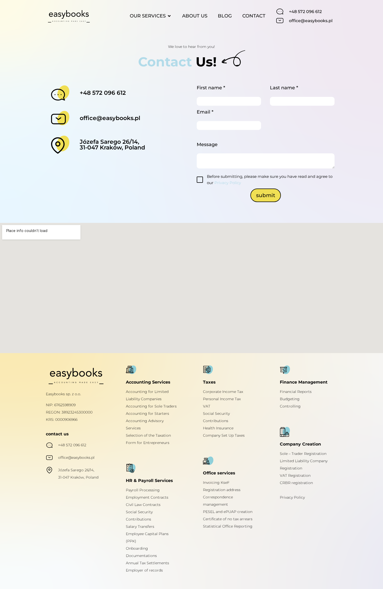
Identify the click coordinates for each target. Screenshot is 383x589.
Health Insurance (218, 428)
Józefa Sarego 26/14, (76, 470)
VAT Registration (295, 475)
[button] (150, 16)
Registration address (221, 489)
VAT (206, 406)
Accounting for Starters (147, 413)
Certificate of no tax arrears (227, 519)
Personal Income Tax (222, 399)
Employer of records (144, 570)
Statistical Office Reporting (227, 526)
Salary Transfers (140, 526)
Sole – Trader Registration (303, 453)
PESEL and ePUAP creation (227, 511)
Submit (265, 195)
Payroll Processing (143, 490)
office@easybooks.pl (310, 20)
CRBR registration (296, 482)
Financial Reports (296, 391)
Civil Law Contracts (143, 504)
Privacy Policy (227, 182)
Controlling (290, 406)
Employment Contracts (147, 497)
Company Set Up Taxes (224, 435)
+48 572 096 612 (305, 11)
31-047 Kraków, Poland (78, 477)
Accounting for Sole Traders (151, 406)
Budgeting (290, 399)
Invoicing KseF (216, 482)
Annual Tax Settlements (147, 563)
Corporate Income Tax (223, 391)
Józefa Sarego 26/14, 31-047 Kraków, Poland (112, 144)
